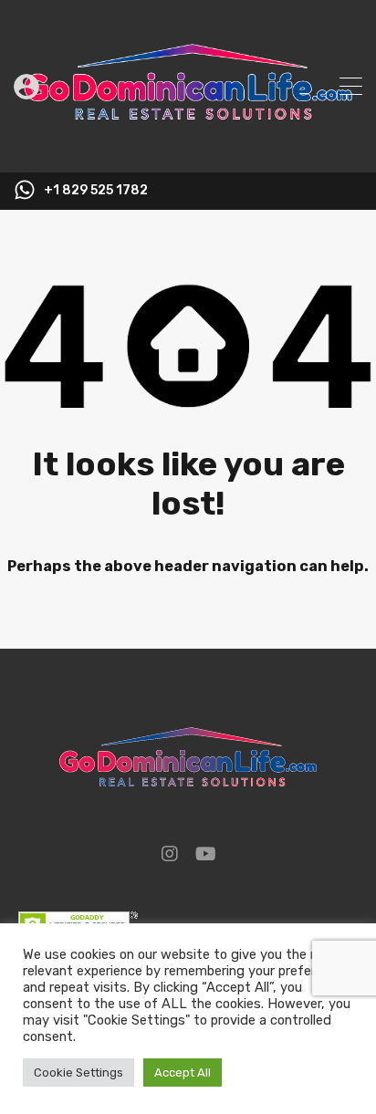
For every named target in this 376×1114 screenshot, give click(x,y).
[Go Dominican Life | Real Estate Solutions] (188, 150)
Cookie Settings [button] (78, 1072)
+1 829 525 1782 (96, 190)
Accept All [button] (182, 1072)
